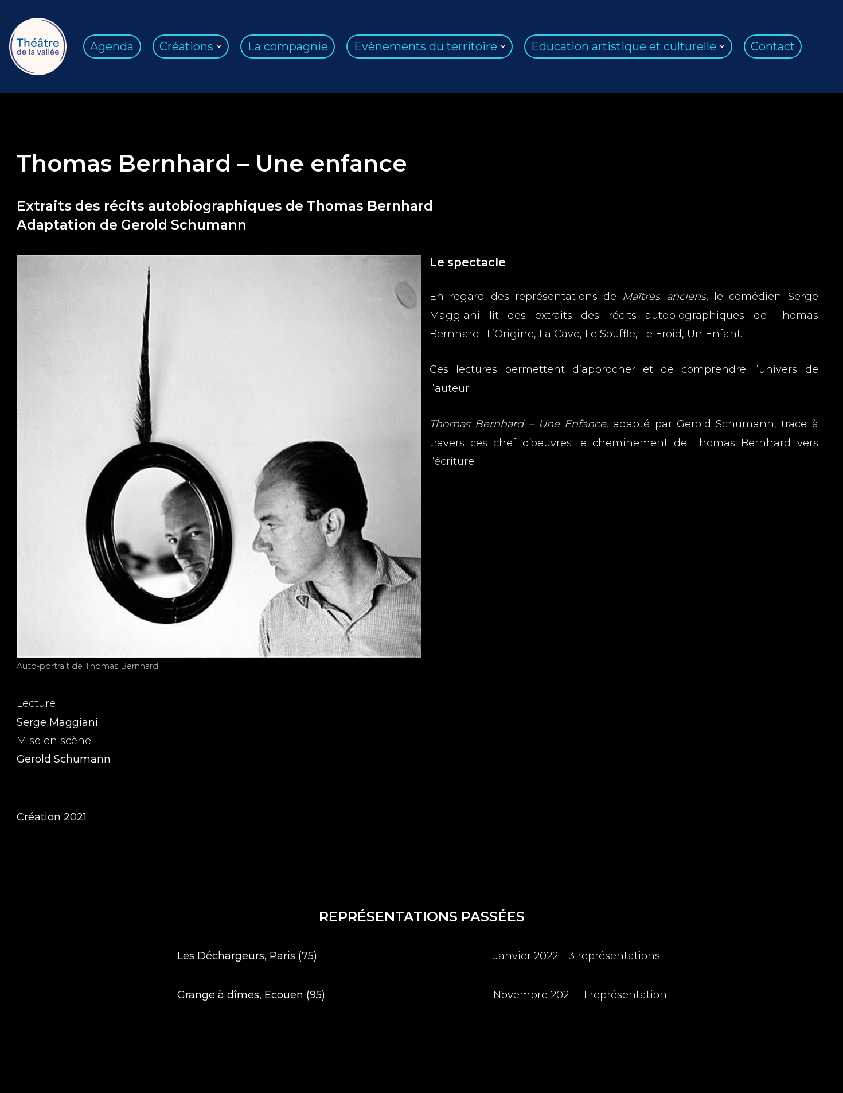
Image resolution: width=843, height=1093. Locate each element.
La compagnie (288, 46)
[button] (219, 46)
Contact (773, 46)
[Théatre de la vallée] (38, 46)
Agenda (112, 46)
